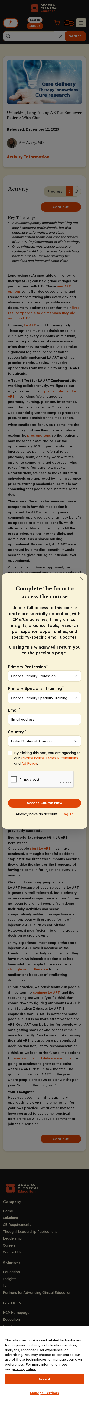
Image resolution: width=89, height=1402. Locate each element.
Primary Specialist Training (36, 688)
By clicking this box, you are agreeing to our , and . (47, 758)
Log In (67, 814)
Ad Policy (29, 763)
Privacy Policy (32, 758)
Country (17, 731)
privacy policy (24, 1369)
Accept (45, 1379)
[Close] (81, 578)
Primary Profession (28, 666)
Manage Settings (44, 1393)
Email (14, 710)
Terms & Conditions (62, 758)
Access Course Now (44, 803)
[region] (44, 1364)
